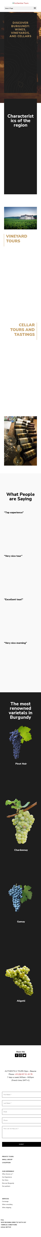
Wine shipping (6, 1207)
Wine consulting (7, 1204)
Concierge (5, 1201)
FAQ (2, 1220)
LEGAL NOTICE (6, 1227)
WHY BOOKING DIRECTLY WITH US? (13, 1222)
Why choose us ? (7, 1174)
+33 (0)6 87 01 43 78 (23, 1074)
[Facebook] (16, 1055)
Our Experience (7, 1177)
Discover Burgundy (8, 1183)
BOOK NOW (20, 84)
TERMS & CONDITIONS (9, 1225)
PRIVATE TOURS (8, 1157)
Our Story (5, 1180)
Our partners (6, 1186)
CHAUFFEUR (6, 1163)
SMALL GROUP (7, 1159)
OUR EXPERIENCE (8, 1171)
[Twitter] (24, 1055)
